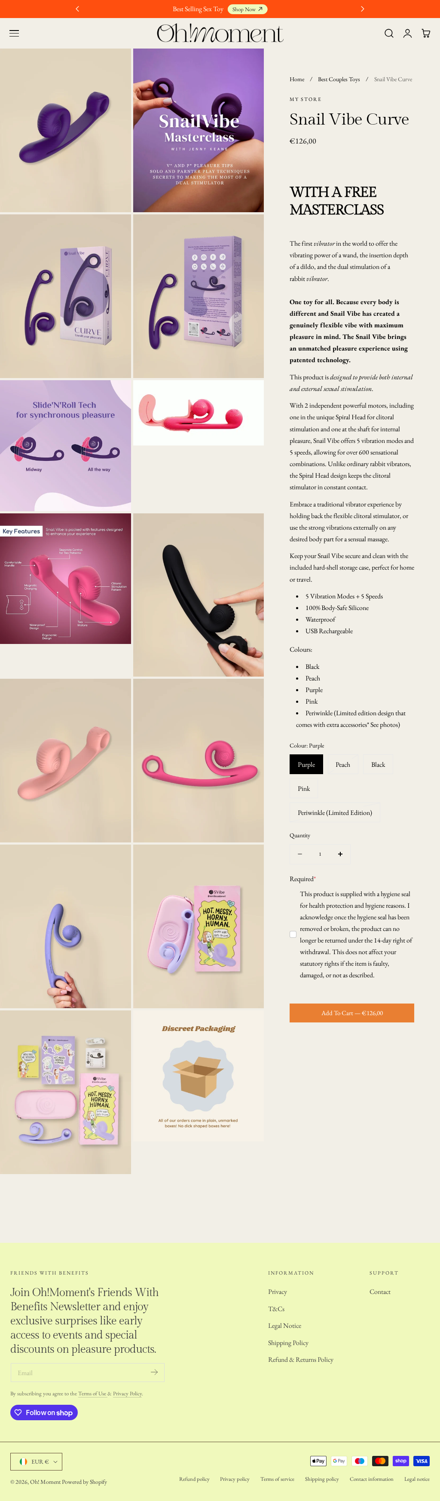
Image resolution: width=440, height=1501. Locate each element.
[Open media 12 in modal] (248, 860)
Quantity (300, 835)
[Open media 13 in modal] (115, 1026)
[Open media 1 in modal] (115, 64)
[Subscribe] (154, 1372)
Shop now (244, 9)
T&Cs (276, 1308)
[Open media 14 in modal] (248, 1026)
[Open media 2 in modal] (248, 64)
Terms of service (277, 1479)
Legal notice (417, 1479)
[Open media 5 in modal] (115, 396)
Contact (380, 1291)
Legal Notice (284, 1325)
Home (297, 79)
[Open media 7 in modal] (115, 529)
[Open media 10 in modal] (248, 695)
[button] (14, 33)
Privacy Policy (127, 1393)
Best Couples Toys (339, 79)
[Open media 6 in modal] (248, 396)
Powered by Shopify (84, 1482)
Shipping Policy (288, 1342)
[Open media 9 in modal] (115, 695)
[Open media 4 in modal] (248, 230)
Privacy (277, 1291)
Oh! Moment (45, 1482)
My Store (306, 99)
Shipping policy (322, 1479)
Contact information (372, 1479)
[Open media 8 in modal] (248, 529)
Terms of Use (92, 1393)
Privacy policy (235, 1479)
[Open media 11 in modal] (115, 860)
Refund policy (194, 1479)
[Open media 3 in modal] (115, 230)
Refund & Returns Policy (300, 1359)
